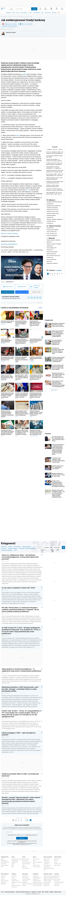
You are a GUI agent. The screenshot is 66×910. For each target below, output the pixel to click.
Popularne (49, 149)
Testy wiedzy (14, 886)
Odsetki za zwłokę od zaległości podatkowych (54, 244)
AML (45, 869)
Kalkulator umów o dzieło (52, 211)
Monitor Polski (25, 877)
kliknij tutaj (29, 844)
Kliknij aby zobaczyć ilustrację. (9, 233)
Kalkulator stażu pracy (37, 882)
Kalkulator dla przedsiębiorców (54, 205)
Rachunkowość (50, 227)
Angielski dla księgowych (7, 550)
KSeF (59, 12)
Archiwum (56, 877)
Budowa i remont (57, 863)
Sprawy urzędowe (26, 863)
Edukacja (54, 12)
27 (54, 273)
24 (47, 273)
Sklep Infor (24, 866)
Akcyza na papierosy (51, 259)
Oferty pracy (56, 885)
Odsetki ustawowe (47, 882)
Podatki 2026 (49, 320)
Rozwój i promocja (4, 880)
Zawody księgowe (4, 865)
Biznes (17, 12)
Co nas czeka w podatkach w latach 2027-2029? (54, 156)
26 (52, 273)
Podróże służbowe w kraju (49, 876)
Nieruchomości (48, 12)
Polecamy (48, 433)
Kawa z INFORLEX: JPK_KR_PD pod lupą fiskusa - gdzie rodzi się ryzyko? (54, 193)
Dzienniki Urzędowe (26, 879)
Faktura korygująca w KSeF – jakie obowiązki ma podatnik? (54, 178)
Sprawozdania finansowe (49, 868)
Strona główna (4, 16)
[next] (30, 820)
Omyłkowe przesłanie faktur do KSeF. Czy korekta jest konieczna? (54, 182)
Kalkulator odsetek (37, 880)
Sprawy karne (25, 860)
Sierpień (58, 270)
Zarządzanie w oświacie (16, 882)
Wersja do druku (9, 286)
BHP (12, 865)
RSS (43, 892)
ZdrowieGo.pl (57, 876)
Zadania (2, 879)
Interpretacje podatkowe (52, 263)
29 (59, 273)
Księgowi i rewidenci (13, 548)
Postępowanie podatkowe (53, 229)
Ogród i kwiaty (57, 865)
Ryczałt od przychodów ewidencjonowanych (52, 252)
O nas (2, 892)
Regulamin (33, 892)
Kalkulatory (52, 200)
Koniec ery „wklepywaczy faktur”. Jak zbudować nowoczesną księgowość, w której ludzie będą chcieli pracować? (54, 152)
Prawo (30, 12)
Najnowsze (55, 149)
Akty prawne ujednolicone (27, 883)
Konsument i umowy (26, 862)
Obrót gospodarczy (26, 546)
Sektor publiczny (24, 12)
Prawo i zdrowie (25, 868)
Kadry (14, 12)
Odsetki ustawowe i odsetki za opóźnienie (53, 241)
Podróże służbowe (47, 880)
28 (57, 273)
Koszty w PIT (50, 249)
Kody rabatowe (57, 879)
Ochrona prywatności (10, 892)
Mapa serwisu (58, 892)
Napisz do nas (23, 286)
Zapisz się (22, 838)
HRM (13, 866)
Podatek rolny (50, 257)
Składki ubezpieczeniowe (49, 879)
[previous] (13, 820)
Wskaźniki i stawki (48, 874)
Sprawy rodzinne (25, 858)
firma (27, 189)
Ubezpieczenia (15, 862)
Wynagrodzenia (15, 860)
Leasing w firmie (36, 865)
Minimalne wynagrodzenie (49, 877)
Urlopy (13, 863)
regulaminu (22, 834)
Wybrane (60, 149)
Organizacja (3, 876)
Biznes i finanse (36, 858)
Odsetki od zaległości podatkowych (55, 219)
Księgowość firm (5, 856)
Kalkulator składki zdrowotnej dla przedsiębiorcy (54, 202)
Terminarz (52, 270)
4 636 (27, 820)
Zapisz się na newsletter (37, 286)
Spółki (34, 860)
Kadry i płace (3, 882)
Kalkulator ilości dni (51, 221)
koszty (18, 135)
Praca (23, 865)
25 (50, 273)
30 (62, 273)
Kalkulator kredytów (51, 215)
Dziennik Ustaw (25, 876)
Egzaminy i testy (15, 880)
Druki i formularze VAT (52, 233)
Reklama (52, 892)
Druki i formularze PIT (52, 231)
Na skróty (56, 874)
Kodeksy (24, 885)
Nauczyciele (14, 879)
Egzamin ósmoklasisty (16, 885)
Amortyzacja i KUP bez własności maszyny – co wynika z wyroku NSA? (54, 189)
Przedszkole (14, 876)
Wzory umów (57, 880)
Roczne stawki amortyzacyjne (53, 255)
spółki (24, 74)
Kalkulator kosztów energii (53, 213)
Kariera (39, 892)
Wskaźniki (52, 238)
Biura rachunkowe (48, 856)
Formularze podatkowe (52, 235)
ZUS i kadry (3, 548)
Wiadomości (4, 546)
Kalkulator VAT (50, 217)
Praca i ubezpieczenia (37, 862)
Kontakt (47, 892)
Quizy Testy (49, 261)
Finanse (56, 862)
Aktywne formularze (55, 226)
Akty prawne (25, 874)
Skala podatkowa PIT (51, 247)
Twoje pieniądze (36, 12)
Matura (13, 883)
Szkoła (13, 877)
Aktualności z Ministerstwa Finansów (27, 548)
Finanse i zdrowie (36, 866)
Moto (42, 12)
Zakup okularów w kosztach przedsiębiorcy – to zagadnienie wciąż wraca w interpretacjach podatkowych (53, 167)
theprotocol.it (57, 883)
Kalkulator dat (50, 223)
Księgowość (8, 12)
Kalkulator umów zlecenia (52, 209)
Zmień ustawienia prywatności (23, 892)
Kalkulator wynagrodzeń (52, 207)
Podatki (10, 546)
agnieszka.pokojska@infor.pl (9, 244)
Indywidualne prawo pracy (17, 858)
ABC (15, 16)
